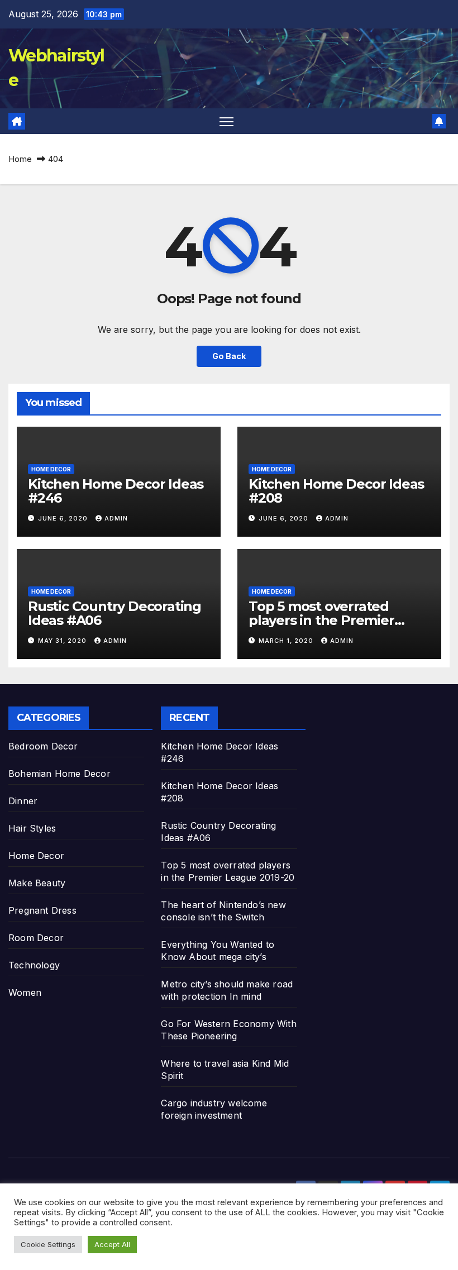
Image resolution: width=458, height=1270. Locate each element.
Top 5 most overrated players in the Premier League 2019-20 (321, 620)
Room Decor (36, 937)
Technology (34, 965)
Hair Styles (32, 828)
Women (24, 992)
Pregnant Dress (42, 910)
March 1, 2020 (287, 640)
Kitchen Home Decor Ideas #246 (115, 491)
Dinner (22, 800)
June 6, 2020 (64, 518)
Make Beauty (36, 883)
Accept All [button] (112, 1244)
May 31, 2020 (63, 640)
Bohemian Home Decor (59, 773)
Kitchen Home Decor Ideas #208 (336, 491)
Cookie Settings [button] (48, 1244)
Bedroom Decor (43, 746)
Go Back (229, 356)
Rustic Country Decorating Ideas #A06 (114, 613)
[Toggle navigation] (226, 121)
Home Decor (51, 469)
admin (116, 518)
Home (20, 159)
